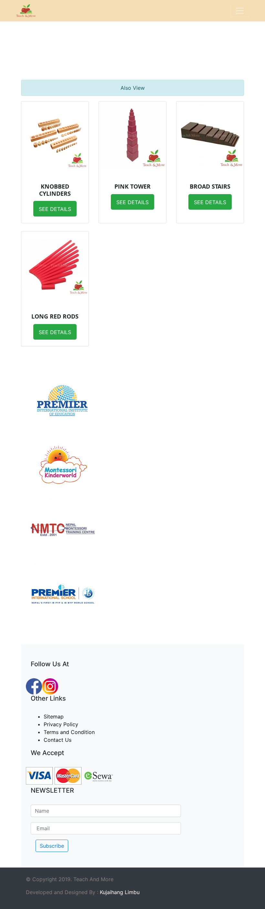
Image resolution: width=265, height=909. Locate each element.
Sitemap (54, 716)
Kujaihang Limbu (120, 892)
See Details (55, 209)
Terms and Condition (69, 732)
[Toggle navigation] (240, 10)
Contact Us (57, 740)
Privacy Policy (61, 724)
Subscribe (52, 846)
